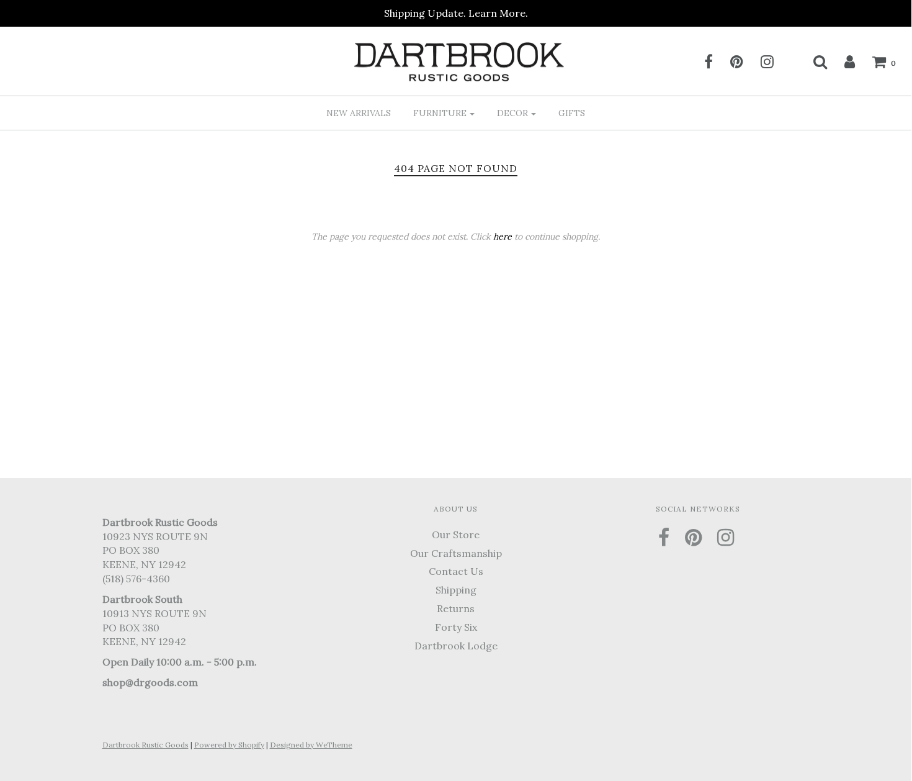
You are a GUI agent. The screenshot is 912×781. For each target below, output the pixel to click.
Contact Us (456, 571)
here (502, 236)
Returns (456, 608)
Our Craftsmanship (456, 553)
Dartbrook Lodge (456, 645)
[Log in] (842, 61)
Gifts (571, 113)
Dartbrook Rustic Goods (145, 744)
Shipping (456, 590)
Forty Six (456, 627)
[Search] (812, 61)
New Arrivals (358, 113)
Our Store (456, 534)
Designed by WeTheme (311, 744)
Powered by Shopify (229, 744)
